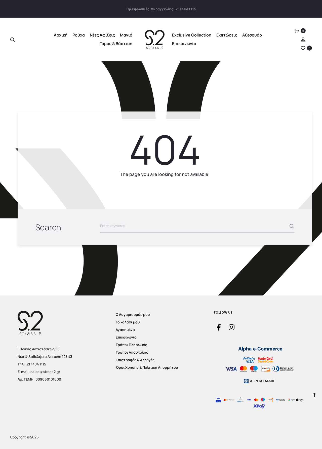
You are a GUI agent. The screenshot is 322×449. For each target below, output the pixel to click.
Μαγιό (126, 35)
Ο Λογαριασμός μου (133, 314)
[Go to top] (314, 394)
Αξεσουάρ (252, 35)
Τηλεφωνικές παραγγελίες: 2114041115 (161, 9)
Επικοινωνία (184, 44)
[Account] (303, 39)
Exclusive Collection (191, 35)
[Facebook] (219, 327)
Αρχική (60, 35)
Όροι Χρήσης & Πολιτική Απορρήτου (147, 367)
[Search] (12, 39)
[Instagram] (231, 327)
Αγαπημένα (125, 329)
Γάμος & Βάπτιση (116, 44)
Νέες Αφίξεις (102, 35)
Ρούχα (78, 35)
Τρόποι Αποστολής (132, 352)
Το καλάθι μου (128, 322)
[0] (296, 30)
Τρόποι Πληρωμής (131, 344)
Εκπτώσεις (226, 35)
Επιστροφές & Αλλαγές (135, 359)
